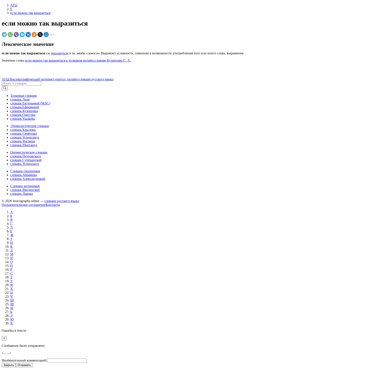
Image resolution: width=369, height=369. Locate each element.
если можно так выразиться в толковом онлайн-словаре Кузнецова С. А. (78, 60)
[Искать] (5, 88)
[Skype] (22, 34)
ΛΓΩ (5, 79)
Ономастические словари (28, 152)
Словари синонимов (25, 171)
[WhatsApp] (10, 34)
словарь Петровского (25, 156)
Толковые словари (23, 95)
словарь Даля (19, 99)
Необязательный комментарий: (24, 360)
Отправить (24, 365)
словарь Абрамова (23, 175)
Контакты (53, 205)
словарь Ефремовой (24, 107)
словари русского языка (61, 201)
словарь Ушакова (22, 118)
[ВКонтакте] (28, 34)
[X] (40, 34)
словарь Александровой (27, 179)
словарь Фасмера (22, 141)
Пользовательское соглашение (24, 205)
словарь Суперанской (26, 160)
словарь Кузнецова (24, 111)
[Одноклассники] (34, 34)
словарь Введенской (25, 190)
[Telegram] (4, 34)
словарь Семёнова (23, 133)
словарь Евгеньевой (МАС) (30, 103)
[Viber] (16, 34)
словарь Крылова (22, 130)
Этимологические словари (29, 126)
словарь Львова (21, 193)
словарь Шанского (23, 145)
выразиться (59, 53)
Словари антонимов (25, 186)
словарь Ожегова (22, 115)
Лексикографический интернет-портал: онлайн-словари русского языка (61, 79)
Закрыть (8, 365)
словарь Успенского (24, 137)
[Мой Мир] (46, 34)
